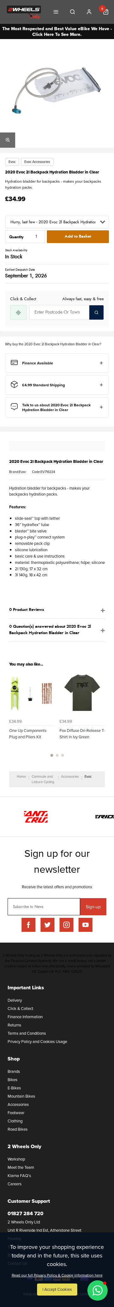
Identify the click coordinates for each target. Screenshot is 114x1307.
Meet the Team (21, 1167)
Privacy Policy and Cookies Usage (37, 1041)
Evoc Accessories (37, 161)
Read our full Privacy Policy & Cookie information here (57, 1275)
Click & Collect (20, 1008)
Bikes (12, 1079)
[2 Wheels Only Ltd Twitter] (47, 925)
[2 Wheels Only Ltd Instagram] (66, 925)
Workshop (16, 1159)
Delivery (15, 1000)
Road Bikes (18, 1129)
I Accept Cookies (57, 1289)
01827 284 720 (25, 1213)
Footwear (16, 1112)
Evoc (12, 161)
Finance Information (25, 1016)
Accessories (18, 1104)
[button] (97, 1290)
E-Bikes (14, 1088)
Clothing (15, 1121)
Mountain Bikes (21, 1096)
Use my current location (18, 312)
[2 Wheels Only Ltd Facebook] (28, 925)
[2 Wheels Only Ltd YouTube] (85, 925)
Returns (14, 1025)
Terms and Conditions (27, 1033)
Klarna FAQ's (19, 1175)
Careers (15, 1184)
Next (99, 717)
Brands (14, 1071)
